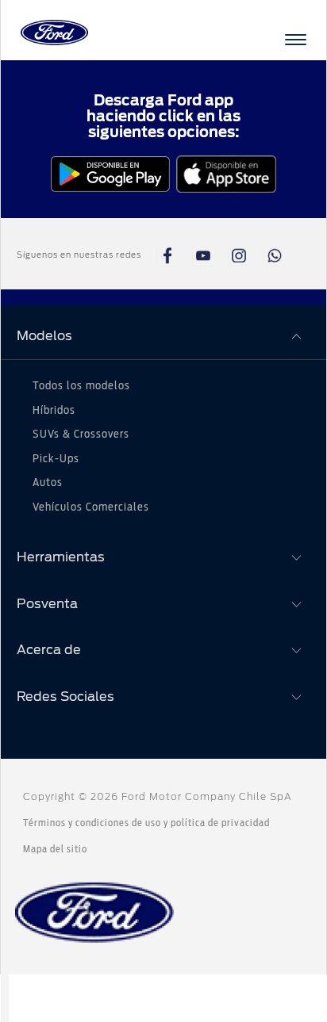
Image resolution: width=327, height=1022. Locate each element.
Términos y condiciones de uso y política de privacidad (146, 823)
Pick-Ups (56, 459)
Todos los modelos (81, 386)
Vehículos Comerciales (91, 507)
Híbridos (54, 410)
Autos (48, 482)
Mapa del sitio (55, 849)
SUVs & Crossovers (81, 434)
